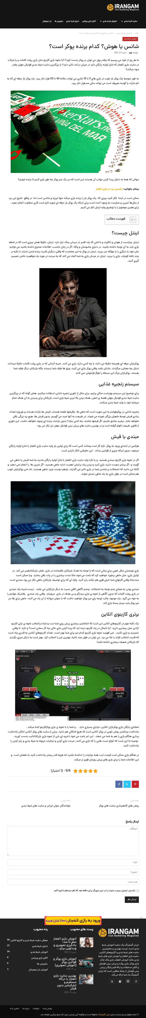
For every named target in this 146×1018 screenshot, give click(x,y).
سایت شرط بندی (130, 21)
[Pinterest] (135, 784)
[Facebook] (118, 784)
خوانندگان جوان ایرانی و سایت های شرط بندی (46, 806)
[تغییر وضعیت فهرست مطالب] (131, 220)
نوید (130, 52)
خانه (137, 33)
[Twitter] (127, 784)
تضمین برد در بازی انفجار (109, 189)
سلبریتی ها (59, 21)
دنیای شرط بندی (72, 21)
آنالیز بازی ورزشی (89, 21)
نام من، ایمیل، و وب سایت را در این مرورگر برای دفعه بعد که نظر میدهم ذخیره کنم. (94, 891)
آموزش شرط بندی (110, 21)
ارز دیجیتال (47, 21)
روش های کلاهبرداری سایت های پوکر (119, 806)
